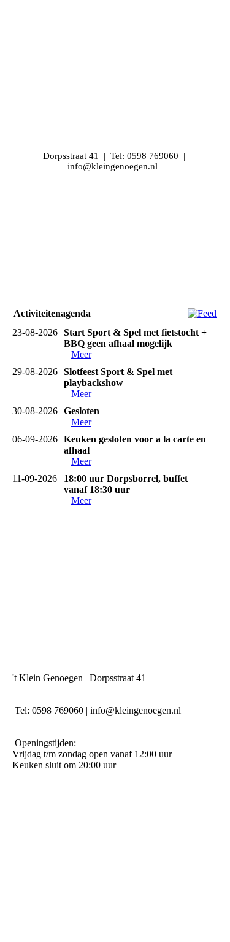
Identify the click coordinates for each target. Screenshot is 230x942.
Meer (81, 354)
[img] (115, 236)
